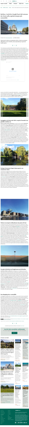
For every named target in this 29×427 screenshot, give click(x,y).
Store (4, 1)
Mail (8, 415)
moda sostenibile (22, 304)
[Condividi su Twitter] (14, 45)
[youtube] (21, 422)
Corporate (2, 419)
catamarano (3, 176)
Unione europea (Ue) (12, 321)
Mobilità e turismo (17, 5)
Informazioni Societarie (10, 418)
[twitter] (17, 422)
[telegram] (26, 422)
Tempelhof (18, 226)
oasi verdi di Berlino (14, 288)
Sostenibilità (17, 321)
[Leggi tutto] (27, 338)
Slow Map (4, 402)
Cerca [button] (10, 1)
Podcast (15, 3)
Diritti (4, 5)
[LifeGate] (14, 1)
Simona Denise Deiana (9, 37)
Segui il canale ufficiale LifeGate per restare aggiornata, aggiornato (17, 315)
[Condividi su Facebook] (12, 45)
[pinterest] (18, 422)
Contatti (9, 411)
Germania (20, 321)
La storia (9, 414)
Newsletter (6, 1)
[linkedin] (24, 422)
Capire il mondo (4, 3)
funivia (21, 137)
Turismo (24, 357)
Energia (7, 5)
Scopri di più (22, 325)
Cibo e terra (22, 5)
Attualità (2, 410)
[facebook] (15, 422)
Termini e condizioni (11, 419)
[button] (27, 107)
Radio (10, 3)
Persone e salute (26, 5)
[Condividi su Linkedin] (16, 45)
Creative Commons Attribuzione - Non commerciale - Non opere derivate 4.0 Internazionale (16, 319)
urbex (18, 239)
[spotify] (20, 422)
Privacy (9, 416)
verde (10, 127)
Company (9, 410)
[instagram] (23, 422)
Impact (27, 3)
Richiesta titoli (3, 418)
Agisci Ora (21, 3)
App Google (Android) (2, 414)
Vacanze (23, 321)
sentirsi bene (19, 94)
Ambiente (2, 5)
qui (26, 312)
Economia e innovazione (11, 5)
